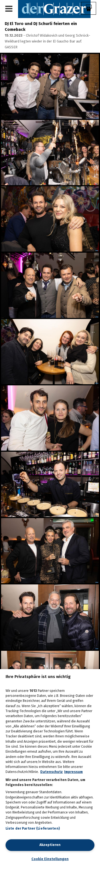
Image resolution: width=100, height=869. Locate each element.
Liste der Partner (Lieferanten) (33, 828)
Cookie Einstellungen (50, 859)
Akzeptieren (50, 845)
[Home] (54, 9)
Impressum (73, 772)
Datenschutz (51, 772)
